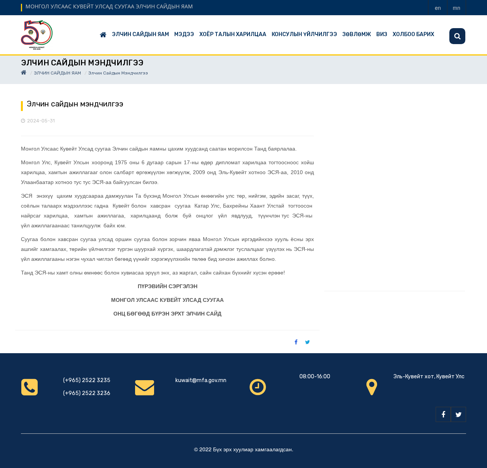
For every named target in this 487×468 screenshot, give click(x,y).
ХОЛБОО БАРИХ (413, 34)
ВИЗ (381, 34)
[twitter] (458, 414)
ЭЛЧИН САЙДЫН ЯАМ (140, 34)
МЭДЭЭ (184, 34)
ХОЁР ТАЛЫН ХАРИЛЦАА (232, 34)
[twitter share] (307, 342)
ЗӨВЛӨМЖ (356, 34)
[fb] (443, 414)
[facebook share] (296, 342)
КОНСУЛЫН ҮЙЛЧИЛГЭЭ (304, 34)
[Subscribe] (457, 36)
